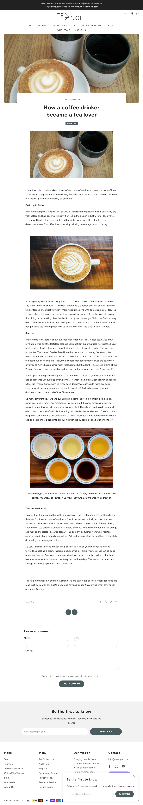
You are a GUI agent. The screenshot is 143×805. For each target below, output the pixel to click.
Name (27, 638)
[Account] (125, 13)
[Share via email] (116, 601)
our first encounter (68, 339)
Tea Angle (30, 580)
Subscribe (125, 794)
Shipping (43, 768)
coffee (72, 99)
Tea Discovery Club (64, 26)
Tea (31, 26)
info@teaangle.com (118, 759)
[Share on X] (105, 601)
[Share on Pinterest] (111, 601)
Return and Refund (48, 773)
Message (28, 650)
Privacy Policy (46, 777)
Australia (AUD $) (12, 800)
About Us (80, 30)
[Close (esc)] (134, 776)
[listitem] (71, 5)
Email (76, 638)
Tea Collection (46, 759)
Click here (103, 584)
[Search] (137, 13)
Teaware (43, 26)
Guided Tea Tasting (92, 26)
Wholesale (63, 30)
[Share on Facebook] (100, 601)
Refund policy (46, 787)
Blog (111, 26)
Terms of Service (47, 782)
